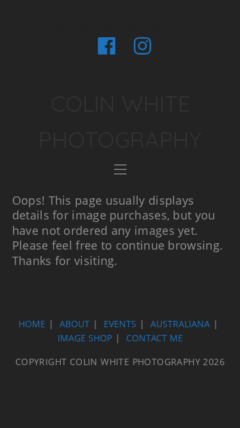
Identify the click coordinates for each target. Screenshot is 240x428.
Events (120, 324)
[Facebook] (106, 46)
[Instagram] (138, 46)
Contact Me (154, 338)
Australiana (180, 324)
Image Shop (85, 338)
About (75, 324)
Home (32, 324)
